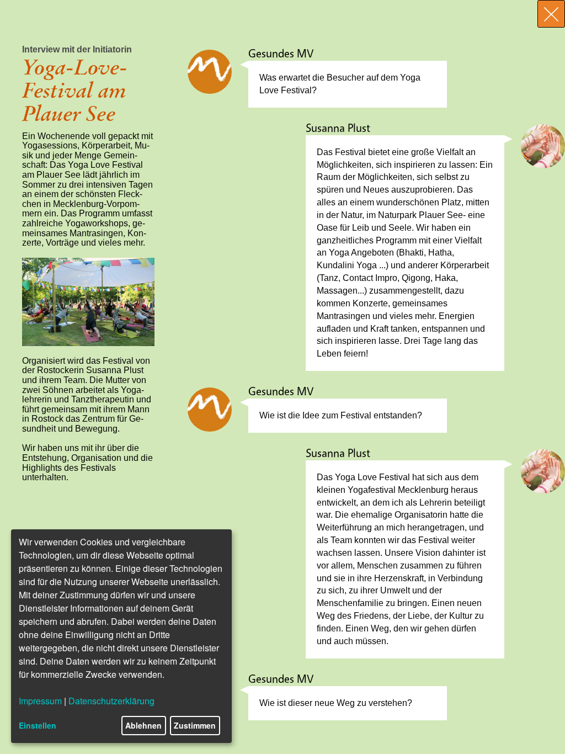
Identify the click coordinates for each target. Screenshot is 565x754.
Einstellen (37, 725)
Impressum (40, 700)
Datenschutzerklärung (111, 700)
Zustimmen (195, 725)
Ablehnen (143, 725)
